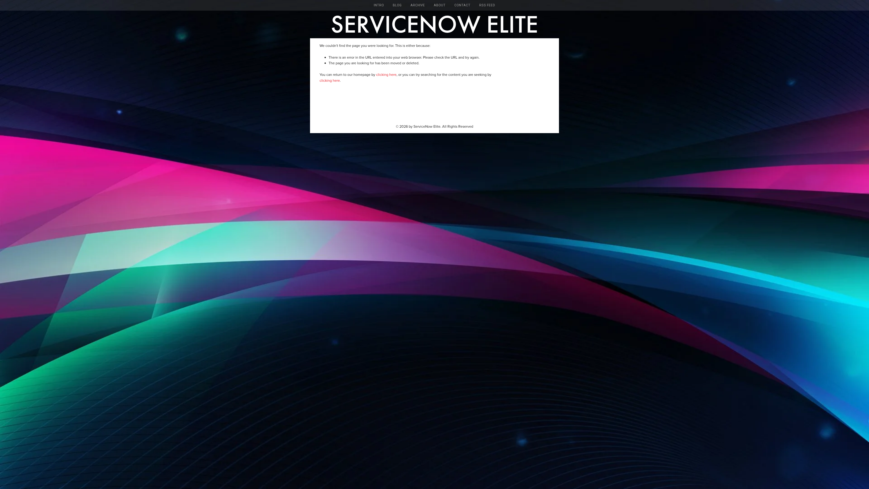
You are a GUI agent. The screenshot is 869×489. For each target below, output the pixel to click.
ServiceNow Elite (434, 24)
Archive (418, 5)
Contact (462, 5)
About (440, 5)
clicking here (386, 74)
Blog (397, 5)
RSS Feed (487, 5)
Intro (379, 5)
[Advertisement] (434, 104)
